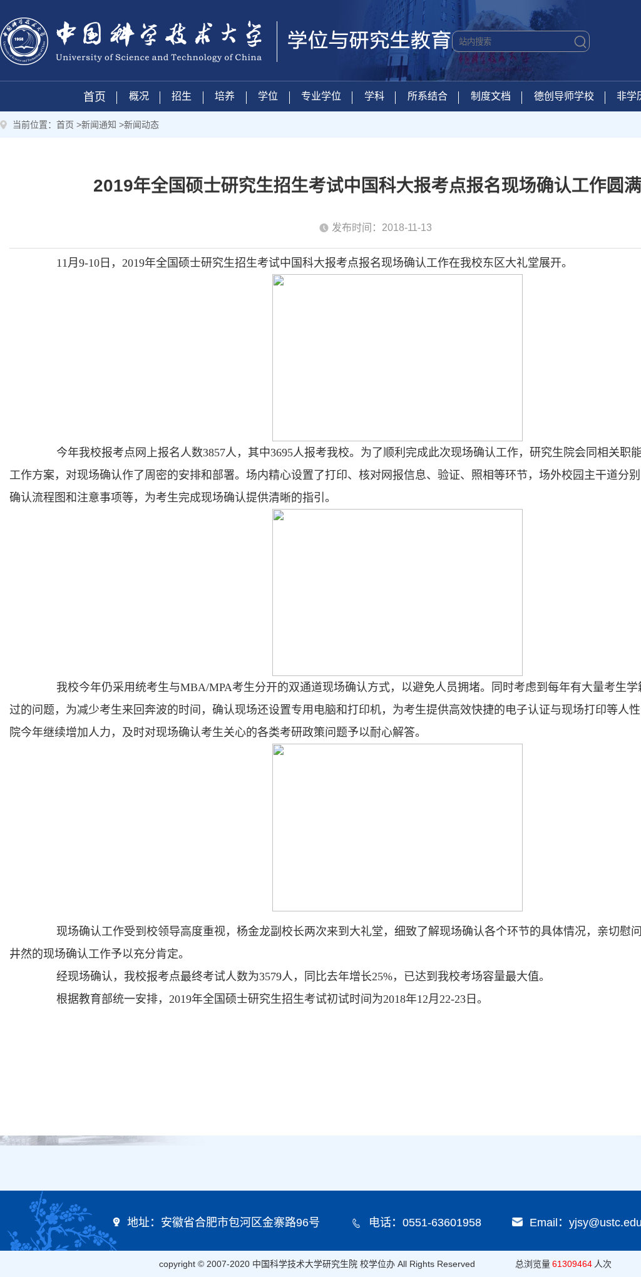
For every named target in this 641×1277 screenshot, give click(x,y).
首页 (94, 97)
